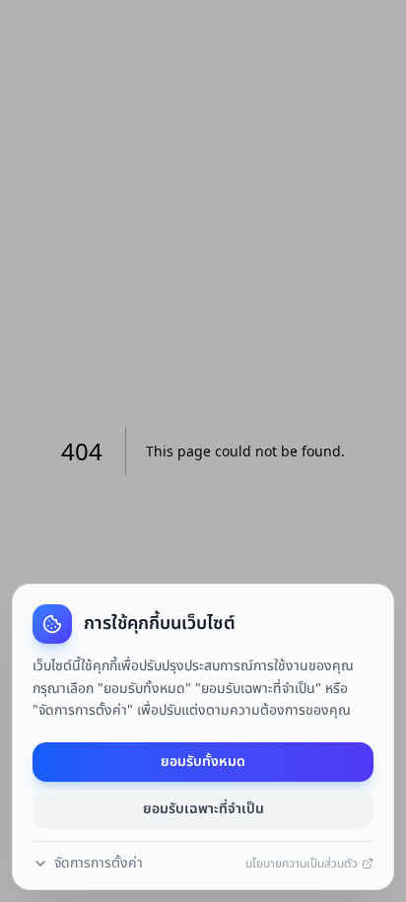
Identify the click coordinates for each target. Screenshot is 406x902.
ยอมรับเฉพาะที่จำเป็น (203, 808)
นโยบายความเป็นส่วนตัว (301, 863)
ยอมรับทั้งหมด (203, 761)
